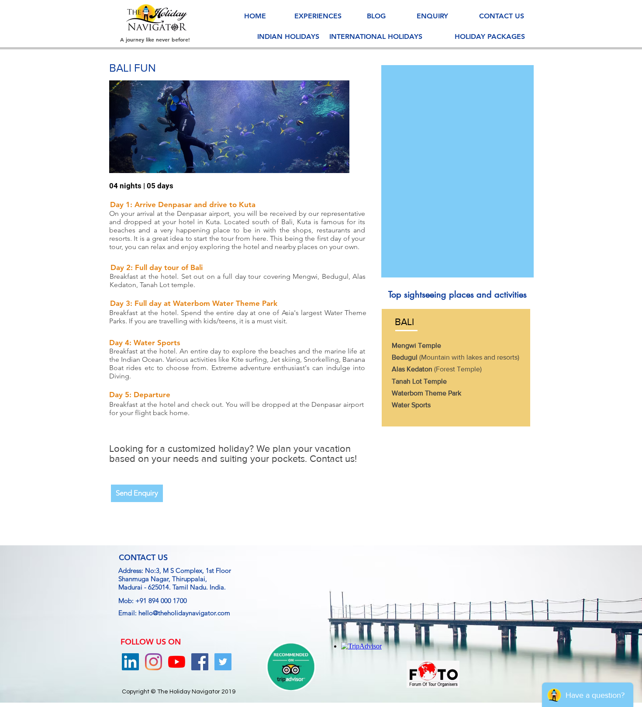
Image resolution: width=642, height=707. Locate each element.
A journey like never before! (155, 39)
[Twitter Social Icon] (222, 661)
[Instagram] (153, 661)
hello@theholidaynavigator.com (184, 613)
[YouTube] (176, 661)
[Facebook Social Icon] (199, 661)
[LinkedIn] (130, 661)
